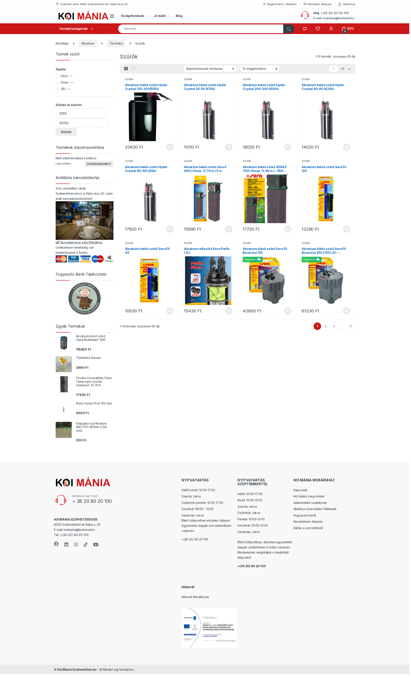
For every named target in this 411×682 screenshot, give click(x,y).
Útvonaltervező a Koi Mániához (81, 242)
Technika (116, 43)
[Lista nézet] (133, 68)
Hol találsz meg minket (308, 496)
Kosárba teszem (168, 147)
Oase (64, 82)
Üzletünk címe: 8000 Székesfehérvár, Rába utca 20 (94, 4)
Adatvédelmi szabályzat (309, 502)
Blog (179, 16)
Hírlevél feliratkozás (195, 597)
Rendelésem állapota (308, 521)
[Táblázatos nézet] (126, 68)
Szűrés (66, 132)
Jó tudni (160, 16)
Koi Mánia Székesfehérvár (77, 669)
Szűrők (129, 79)
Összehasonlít (99, 164)
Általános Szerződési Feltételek (315, 509)
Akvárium (88, 43)
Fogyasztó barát (304, 515)
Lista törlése (63, 163)
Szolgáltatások (132, 16)
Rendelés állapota (320, 4)
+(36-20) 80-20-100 (335, 13)
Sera (64, 76)
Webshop (349, 4)
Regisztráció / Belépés (282, 4)
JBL (63, 89)
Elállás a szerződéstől (308, 528)
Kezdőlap (62, 43)
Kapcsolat (300, 490)
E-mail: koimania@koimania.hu (333, 18)
